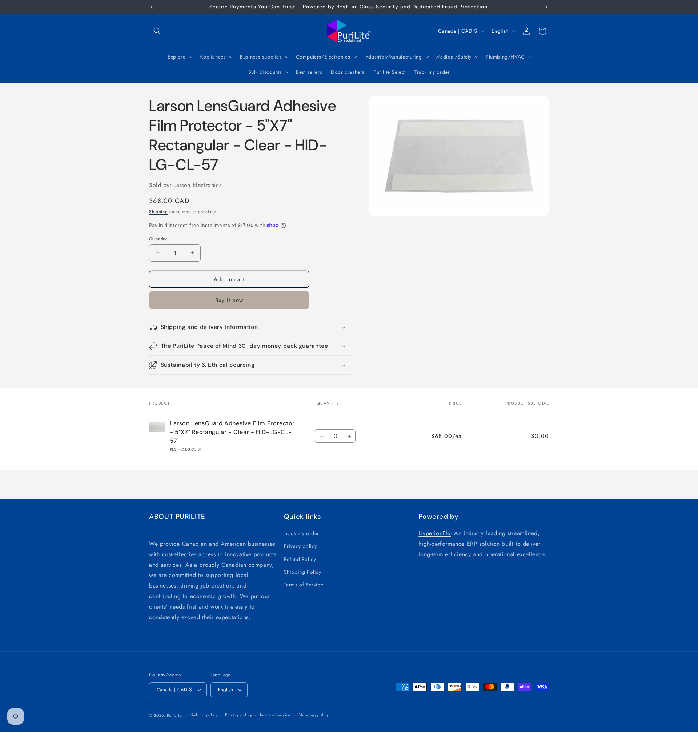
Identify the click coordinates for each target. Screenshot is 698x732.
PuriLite (174, 715)
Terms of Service (304, 584)
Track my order (301, 533)
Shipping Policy (302, 572)
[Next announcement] (546, 7)
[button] (157, 31)
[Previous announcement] (152, 7)
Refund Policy (300, 559)
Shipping (158, 211)
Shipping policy (313, 715)
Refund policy (204, 715)
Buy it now (229, 300)
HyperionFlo (434, 533)
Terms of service (275, 715)
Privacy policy (300, 546)
